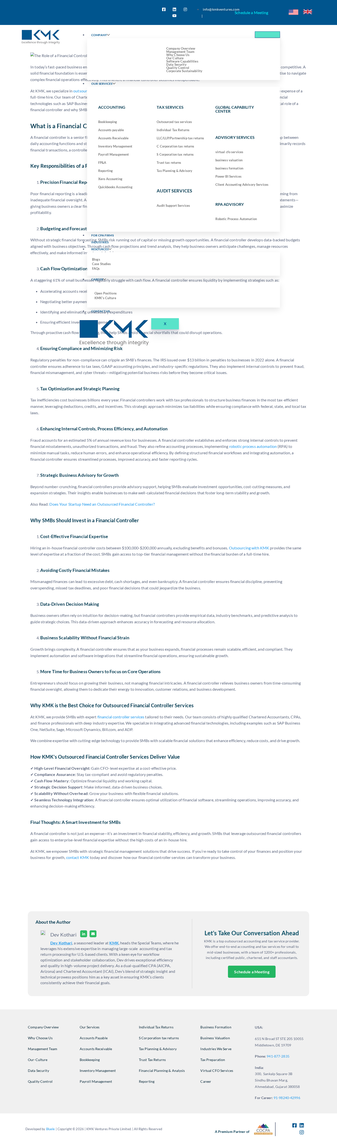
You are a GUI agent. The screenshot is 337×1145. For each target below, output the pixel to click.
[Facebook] (163, 9)
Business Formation (215, 1027)
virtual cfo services (229, 152)
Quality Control (40, 1081)
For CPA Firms (102, 235)
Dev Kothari (61, 942)
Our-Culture (37, 1060)
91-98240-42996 (287, 1098)
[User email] (93, 934)
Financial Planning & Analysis (162, 1070)
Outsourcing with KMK (249, 547)
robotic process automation (253, 446)
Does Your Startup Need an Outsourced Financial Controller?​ (101, 504)
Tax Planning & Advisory (174, 171)
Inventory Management (115, 146)
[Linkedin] (83, 934)
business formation (229, 168)
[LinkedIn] (174, 9)
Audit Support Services (173, 206)
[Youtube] (174, 15)
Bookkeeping (107, 122)
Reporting (105, 171)
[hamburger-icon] (267, 34)
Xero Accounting (110, 179)
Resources (100, 249)
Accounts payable (111, 130)
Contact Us (100, 311)
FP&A (102, 163)
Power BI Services (228, 176)
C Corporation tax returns (175, 146)
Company (99, 35)
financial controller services (121, 716)
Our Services (101, 83)
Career (97, 279)
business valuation (229, 160)
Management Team (42, 1049)
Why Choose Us (40, 1038)
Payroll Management (113, 154)
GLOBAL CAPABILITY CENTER (234, 109)
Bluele (50, 1129)
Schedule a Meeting (251, 12)
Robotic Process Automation (236, 219)
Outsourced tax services (174, 122)
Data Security (38, 1070)
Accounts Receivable (113, 138)
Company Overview (43, 1027)
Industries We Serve (215, 1049)
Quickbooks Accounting (115, 187)
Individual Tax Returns (173, 130)
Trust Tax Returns (152, 1060)
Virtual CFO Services (216, 1070)
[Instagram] (185, 9)
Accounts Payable (94, 1038)
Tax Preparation (212, 1060)
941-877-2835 (278, 1056)
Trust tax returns (169, 163)
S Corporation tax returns (175, 154)
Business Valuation (215, 1038)
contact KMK (77, 857)
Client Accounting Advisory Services (241, 185)
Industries (100, 242)
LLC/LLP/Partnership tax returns (180, 138)
